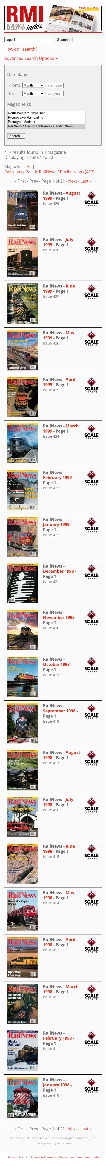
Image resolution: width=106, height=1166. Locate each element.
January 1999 (56, 524)
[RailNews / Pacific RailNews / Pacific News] (46, 126)
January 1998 (56, 1085)
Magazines (67, 1157)
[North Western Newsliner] (46, 113)
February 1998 (57, 1038)
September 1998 (59, 711)
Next (72, 181)
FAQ (97, 1157)
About (23, 1157)
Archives (84, 1157)
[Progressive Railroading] (46, 118)
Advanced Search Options (29, 58)
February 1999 (57, 477)
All (29, 166)
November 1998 (59, 617)
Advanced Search (43, 1157)
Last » (86, 181)
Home (11, 1157)
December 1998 (58, 571)
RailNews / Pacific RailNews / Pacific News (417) (49, 172)
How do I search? (20, 49)
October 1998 (56, 664)
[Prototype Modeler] (46, 122)
